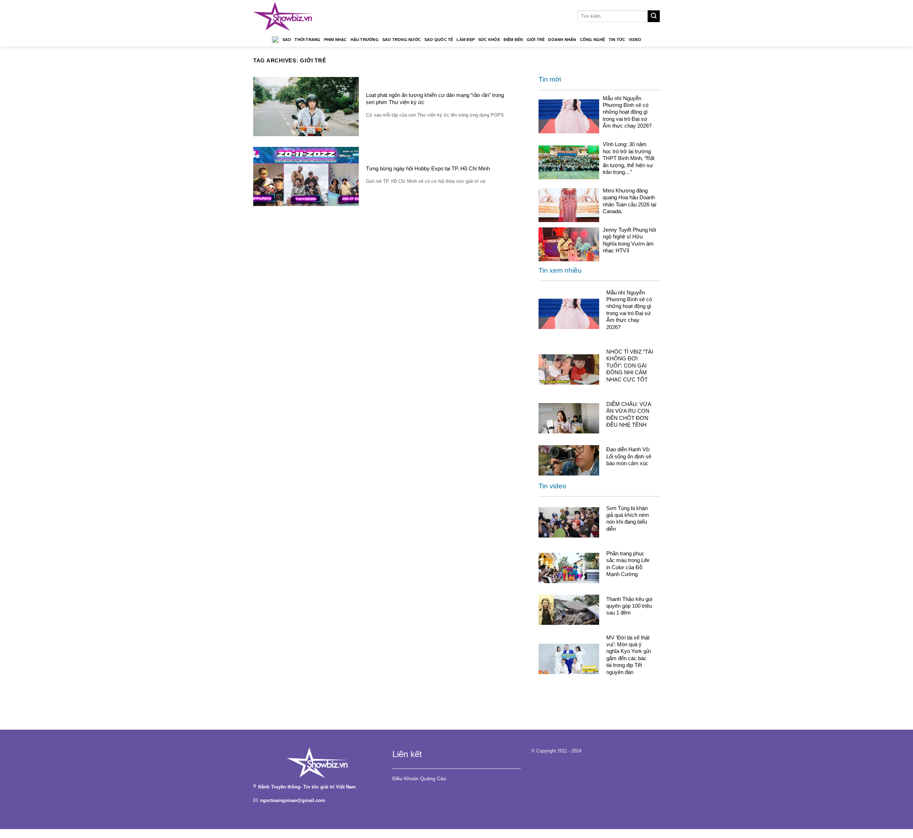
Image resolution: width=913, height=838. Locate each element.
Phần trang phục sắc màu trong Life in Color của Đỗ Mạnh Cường (627, 563)
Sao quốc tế (438, 39)
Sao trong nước (401, 39)
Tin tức (617, 39)
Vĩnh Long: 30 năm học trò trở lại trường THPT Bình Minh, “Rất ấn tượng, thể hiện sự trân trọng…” (628, 158)
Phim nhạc (335, 39)
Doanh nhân (562, 39)
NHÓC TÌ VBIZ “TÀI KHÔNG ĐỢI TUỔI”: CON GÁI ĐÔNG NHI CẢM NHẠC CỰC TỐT (629, 365)
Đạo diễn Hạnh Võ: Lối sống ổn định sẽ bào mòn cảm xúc (628, 456)
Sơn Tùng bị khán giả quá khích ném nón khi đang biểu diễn (627, 518)
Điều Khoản (405, 778)
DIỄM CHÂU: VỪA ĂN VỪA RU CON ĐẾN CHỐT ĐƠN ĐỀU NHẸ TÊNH (628, 414)
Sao (286, 39)
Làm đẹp (465, 39)
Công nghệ (592, 39)
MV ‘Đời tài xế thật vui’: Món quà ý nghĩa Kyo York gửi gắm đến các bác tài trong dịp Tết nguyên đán (628, 654)
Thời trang (307, 39)
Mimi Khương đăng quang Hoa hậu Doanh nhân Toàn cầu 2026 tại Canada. (629, 200)
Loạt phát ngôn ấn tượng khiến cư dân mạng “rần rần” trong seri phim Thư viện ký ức (435, 98)
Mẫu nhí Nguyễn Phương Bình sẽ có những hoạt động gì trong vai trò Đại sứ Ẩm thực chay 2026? (627, 112)
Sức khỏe (489, 39)
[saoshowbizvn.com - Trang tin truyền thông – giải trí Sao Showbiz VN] (282, 16)
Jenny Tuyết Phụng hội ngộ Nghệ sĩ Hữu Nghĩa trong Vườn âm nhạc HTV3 (629, 240)
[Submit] (654, 16)
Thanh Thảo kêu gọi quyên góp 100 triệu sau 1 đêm (629, 606)
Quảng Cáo (433, 778)
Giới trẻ (536, 39)
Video (635, 39)
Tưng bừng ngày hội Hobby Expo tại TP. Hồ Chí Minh (428, 168)
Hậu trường (365, 39)
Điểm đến (513, 39)
